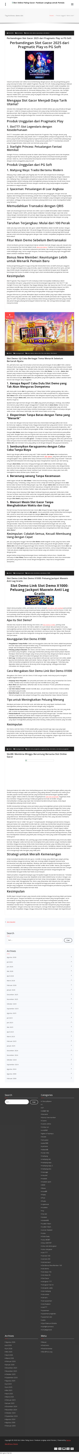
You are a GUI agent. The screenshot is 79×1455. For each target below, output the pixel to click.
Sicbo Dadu (46, 1236)
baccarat (45, 1114)
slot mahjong (46, 1291)
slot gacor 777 (47, 1281)
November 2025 (12, 999)
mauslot (44, 1175)
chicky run (45, 1127)
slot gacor (48, 456)
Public (44, 1201)
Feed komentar (47, 1349)
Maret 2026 (11, 981)
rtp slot (44, 1214)
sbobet (44, 1217)
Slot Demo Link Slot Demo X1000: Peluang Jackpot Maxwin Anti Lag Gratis (37, 579)
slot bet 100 (46, 1256)
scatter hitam (46, 1224)
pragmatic (37, 749)
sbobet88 (45, 1220)
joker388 (45, 1143)
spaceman (45, 1310)
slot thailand (46, 1304)
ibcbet (44, 1137)
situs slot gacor (47, 1249)
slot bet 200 (46, 1259)
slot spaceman (47, 1301)
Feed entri (45, 1345)
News (44, 1188)
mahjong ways (46, 1162)
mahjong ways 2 (47, 1166)
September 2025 (12, 1009)
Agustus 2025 (11, 1013)
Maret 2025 (11, 1036)
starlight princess (48, 1326)
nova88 (44, 1191)
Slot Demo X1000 (49, 625)
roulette (44, 1207)
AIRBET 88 (45, 1111)
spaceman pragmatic (49, 1314)
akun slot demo (42, 247)
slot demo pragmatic (62, 749)
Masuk (44, 1342)
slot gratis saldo (47, 1288)
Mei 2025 (10, 1027)
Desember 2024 (12, 1050)
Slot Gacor (54, 353)
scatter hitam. (46, 1227)
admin (10, 353)
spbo (43, 1320)
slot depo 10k (46, 1272)
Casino (44, 1121)
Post (43, 1198)
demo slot (29, 33)
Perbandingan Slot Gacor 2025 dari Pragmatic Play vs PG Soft (39, 38)
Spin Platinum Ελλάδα (49, 1323)
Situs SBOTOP (46, 1243)
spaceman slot (47, 1317)
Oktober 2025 (11, 1004)
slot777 (44, 1307)
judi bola (45, 1146)
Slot (42, 353)
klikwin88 (45, 1150)
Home (51, 15)
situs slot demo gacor (49, 1246)
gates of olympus (48, 1133)
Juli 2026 (10, 962)
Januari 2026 (11, 990)
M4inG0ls (11, 33)
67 (43, 1108)
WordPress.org (47, 1352)
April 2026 (10, 976)
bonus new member (49, 1117)
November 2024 (12, 1055)
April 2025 (10, 1032)
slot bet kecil (46, 1262)
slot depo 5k (46, 1275)
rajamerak (45, 1204)
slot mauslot (11, 922)
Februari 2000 (11, 1078)
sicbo (44, 1233)
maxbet (44, 1179)
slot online (45, 1294)
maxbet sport (46, 1182)
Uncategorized (19, 353)
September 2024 (12, 1064)
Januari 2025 (11, 1046)
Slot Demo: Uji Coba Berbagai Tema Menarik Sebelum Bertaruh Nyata (35, 359)
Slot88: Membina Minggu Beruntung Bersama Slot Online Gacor (37, 755)
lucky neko (45, 1153)
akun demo (30, 353)
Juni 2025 (10, 1022)
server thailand (47, 1230)
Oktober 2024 (11, 1060)
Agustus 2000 (11, 1074)
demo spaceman (38, 33)
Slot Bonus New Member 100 (52, 1265)
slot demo (20, 33)
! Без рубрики (46, 1101)
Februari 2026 (11, 985)
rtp (43, 1211)
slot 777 (45, 1252)
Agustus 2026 (11, 957)
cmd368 (44, 1130)
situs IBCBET (46, 1240)
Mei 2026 (10, 971)
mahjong (45, 1156)
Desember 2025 (12, 994)
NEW (43, 1185)
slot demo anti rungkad (55, 608)
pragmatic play (44, 749)
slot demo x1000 (45, 573)
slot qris (44, 1297)
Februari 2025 (11, 1041)
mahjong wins (46, 1169)
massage (45, 1172)
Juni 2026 (10, 967)
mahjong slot (46, 1159)
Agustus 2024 (11, 1069)
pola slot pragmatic (52, 797)
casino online (46, 1124)
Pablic (44, 1195)
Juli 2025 (10, 1018)
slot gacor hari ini (47, 1285)
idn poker (45, 1140)
